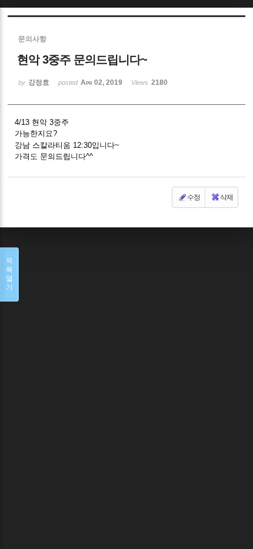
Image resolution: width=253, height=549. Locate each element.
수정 (193, 197)
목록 (9, 274)
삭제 (226, 197)
